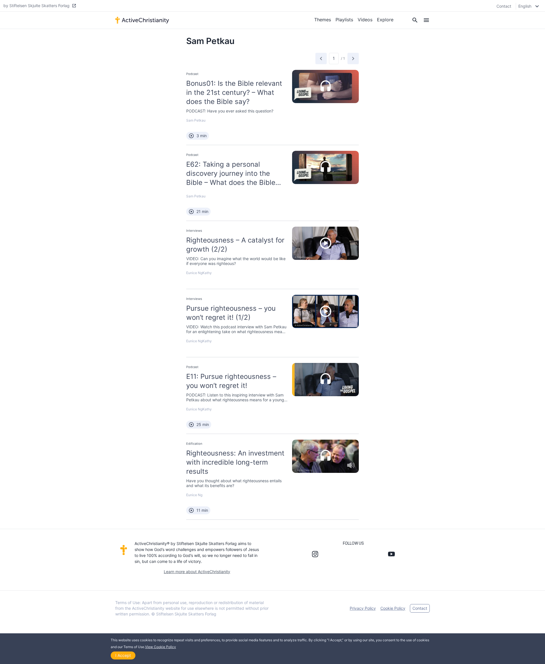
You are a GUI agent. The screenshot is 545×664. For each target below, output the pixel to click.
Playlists (344, 19)
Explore (385, 19)
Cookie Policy (392, 608)
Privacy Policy (363, 608)
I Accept (123, 655)
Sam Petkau (196, 120)
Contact (503, 6)
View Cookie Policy (160, 647)
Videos (365, 19)
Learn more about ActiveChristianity (197, 571)
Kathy (207, 273)
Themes (322, 19)
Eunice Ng (194, 273)
